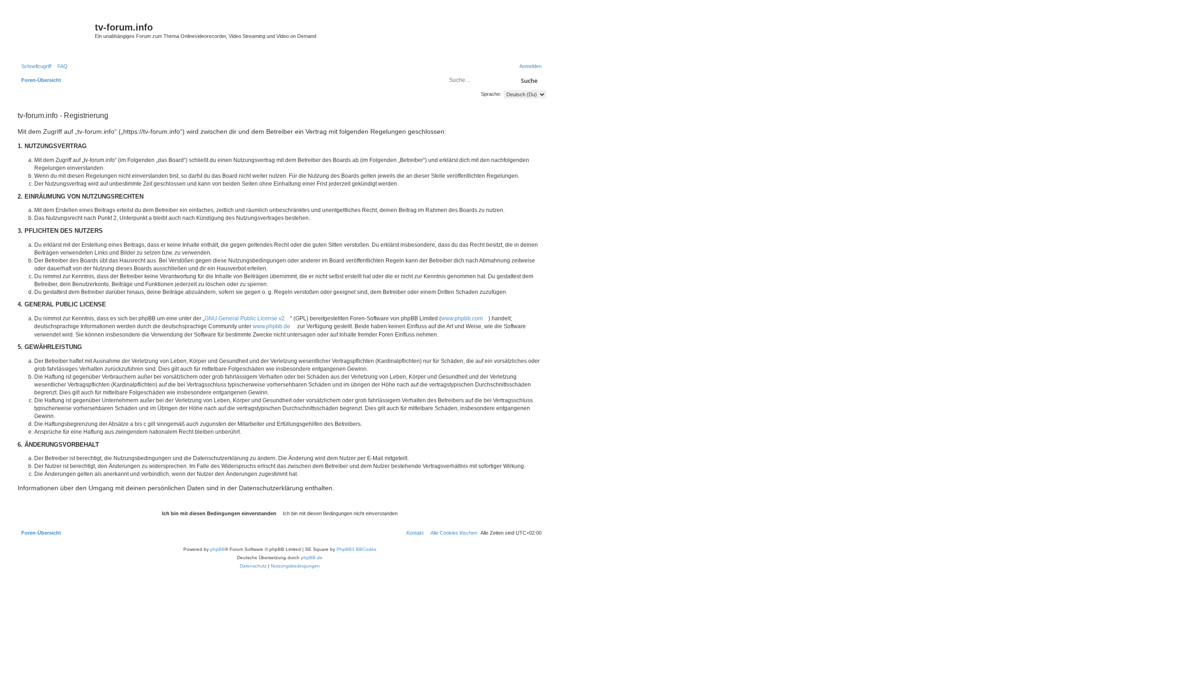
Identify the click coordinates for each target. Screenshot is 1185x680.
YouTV (452, 47)
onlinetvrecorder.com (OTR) (476, 34)
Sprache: (491, 94)
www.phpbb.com (462, 318)
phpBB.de (312, 557)
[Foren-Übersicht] (55, 30)
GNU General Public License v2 (245, 318)
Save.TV (454, 21)
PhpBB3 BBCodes (356, 549)
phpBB (217, 549)
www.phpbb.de (271, 326)
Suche (529, 80)
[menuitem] (61, 66)
